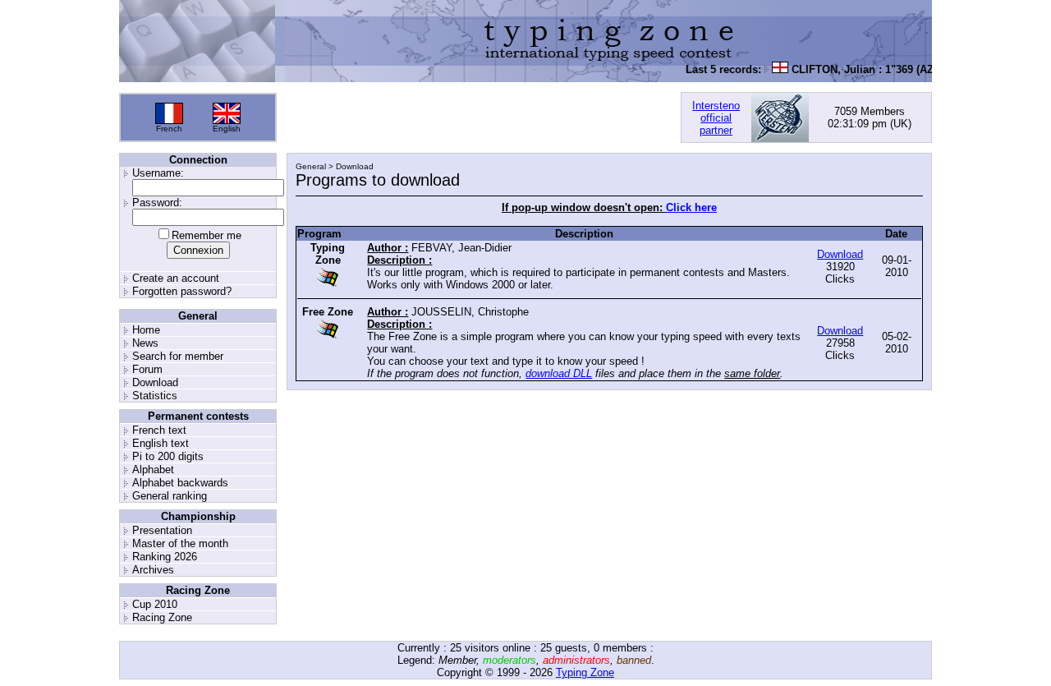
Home (146, 330)
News (145, 343)
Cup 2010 (154, 604)
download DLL (559, 373)
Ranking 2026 (164, 556)
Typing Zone (585, 672)
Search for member (177, 356)
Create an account (175, 278)
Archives (153, 570)
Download (155, 382)
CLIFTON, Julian (828, 69)
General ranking (169, 496)
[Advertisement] (479, 117)
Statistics (154, 395)
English (227, 128)
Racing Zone (162, 617)
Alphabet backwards (180, 483)
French (169, 128)
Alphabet (153, 469)
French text (159, 430)
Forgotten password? (182, 291)
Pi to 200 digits (168, 456)
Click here (691, 207)
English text (160, 443)
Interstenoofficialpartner (716, 117)
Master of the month (180, 543)
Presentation (162, 530)
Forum (147, 369)
